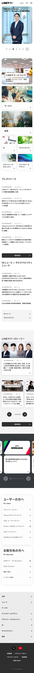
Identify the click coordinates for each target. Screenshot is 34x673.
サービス (5, 608)
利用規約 (9, 653)
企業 (3, 596)
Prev (9, 414)
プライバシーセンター (10, 510)
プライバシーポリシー (21, 653)
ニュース (4, 602)
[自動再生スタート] (23, 479)
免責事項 (24, 657)
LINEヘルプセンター (10, 532)
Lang (21, 3)
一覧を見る (17, 255)
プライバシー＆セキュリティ (11, 619)
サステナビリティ (9, 318)
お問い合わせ (17, 661)
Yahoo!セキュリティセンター (13, 515)
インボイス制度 (8, 577)
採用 (3, 636)
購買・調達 (7, 572)
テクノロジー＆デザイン (10, 614)
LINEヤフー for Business (12, 561)
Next (24, 414)
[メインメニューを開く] (31, 3)
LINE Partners (9, 566)
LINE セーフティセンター (11, 521)
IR (2, 625)
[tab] (6, 49)
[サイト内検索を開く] (27, 3)
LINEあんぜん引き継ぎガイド (13, 537)
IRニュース (7, 314)
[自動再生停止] (27, 49)
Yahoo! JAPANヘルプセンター (14, 526)
